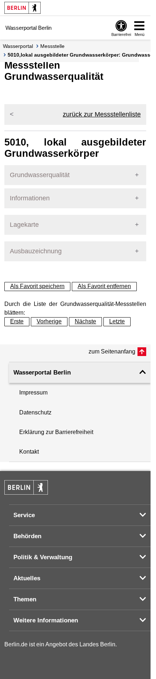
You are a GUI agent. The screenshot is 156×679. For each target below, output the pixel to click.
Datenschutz (35, 412)
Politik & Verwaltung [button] (42, 557)
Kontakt (29, 452)
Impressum (33, 392)
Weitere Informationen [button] (45, 620)
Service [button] (24, 515)
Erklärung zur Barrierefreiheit (56, 432)
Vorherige (49, 321)
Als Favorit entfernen (104, 286)
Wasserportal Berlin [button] (42, 372)
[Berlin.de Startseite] (22, 8)
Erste (17, 321)
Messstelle (52, 46)
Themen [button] (24, 599)
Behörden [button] (27, 536)
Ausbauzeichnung (36, 251)
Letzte (117, 321)
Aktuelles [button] (26, 578)
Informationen (30, 198)
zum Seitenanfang (112, 351)
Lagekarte (24, 224)
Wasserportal (18, 46)
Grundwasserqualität (40, 175)
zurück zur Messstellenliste (102, 114)
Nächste (85, 321)
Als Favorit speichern (37, 286)
